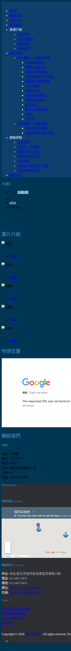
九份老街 (23, 161)
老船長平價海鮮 (36, 128)
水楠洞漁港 (25, 39)
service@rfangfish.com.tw (25, 592)
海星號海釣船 (34, 100)
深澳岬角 (23, 142)
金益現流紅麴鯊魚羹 (39, 133)
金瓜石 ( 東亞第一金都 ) (33, 165)
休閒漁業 (15, 53)
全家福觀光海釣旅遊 (39, 76)
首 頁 (13, 11)
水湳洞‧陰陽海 (28, 147)
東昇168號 (32, 90)
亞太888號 (32, 86)
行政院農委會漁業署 (16, 609)
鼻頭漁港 (23, 48)
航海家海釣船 (34, 62)
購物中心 (15, 175)
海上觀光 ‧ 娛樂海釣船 (33, 57)
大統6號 (22, 192)
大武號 (30, 118)
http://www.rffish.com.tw (25, 587)
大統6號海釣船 (35, 95)
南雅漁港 (23, 43)
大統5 (13, 341)
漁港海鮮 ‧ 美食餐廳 (32, 123)
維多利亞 (31, 104)
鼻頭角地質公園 (28, 156)
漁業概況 (15, 25)
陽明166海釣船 (35, 67)
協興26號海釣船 (36, 72)
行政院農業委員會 (14, 613)
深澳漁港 (23, 34)
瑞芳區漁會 (33, 634)
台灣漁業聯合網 (13, 618)
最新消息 (15, 15)
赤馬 (28, 114)
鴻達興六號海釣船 (37, 81)
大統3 (13, 298)
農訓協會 (8, 623)
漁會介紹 (15, 20)
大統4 (13, 319)
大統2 (13, 277)
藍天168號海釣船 (37, 109)
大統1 (13, 256)
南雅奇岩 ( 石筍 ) (29, 151)
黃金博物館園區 (28, 170)
